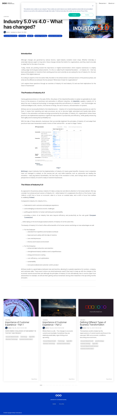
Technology (22, 36)
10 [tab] (69, 386)
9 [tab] (66, 386)
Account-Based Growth (10, 36)
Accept (74, 14)
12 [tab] (75, 386)
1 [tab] (40, 386)
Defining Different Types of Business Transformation (93, 323)
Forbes (32, 197)
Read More (34, 379)
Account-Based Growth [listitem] (12, 336)
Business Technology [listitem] (11, 339)
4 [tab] (50, 386)
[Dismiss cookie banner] (92, 6)
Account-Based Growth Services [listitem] (89, 346)
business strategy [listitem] (85, 343)
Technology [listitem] (24, 336)
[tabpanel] (21, 340)
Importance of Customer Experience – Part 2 (55, 323)
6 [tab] (56, 386)
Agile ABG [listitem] (31, 336)
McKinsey (24, 171)
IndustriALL (76, 101)
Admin (8, 32)
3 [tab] (47, 386)
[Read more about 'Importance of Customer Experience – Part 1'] (21, 307)
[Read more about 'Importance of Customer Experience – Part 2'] (58, 307)
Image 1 (58, 168)
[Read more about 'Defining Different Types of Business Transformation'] (95, 307)
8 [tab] (63, 386)
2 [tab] (44, 386)
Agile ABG (30, 36)
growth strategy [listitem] (99, 341)
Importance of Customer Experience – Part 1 (17, 323)
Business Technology (40, 36)
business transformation (55, 36)
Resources (102, 3)
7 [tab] (59, 386)
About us (111, 3)
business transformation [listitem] (26, 339)
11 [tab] (72, 386)
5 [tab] (53, 386)
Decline (87, 14)
